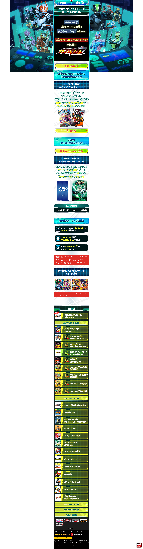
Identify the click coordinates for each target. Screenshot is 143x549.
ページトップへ (139, 545)
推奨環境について (59, 537)
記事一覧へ (80, 3)
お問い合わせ (68, 537)
